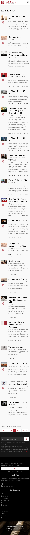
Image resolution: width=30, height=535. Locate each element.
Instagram (6, 500)
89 (15, 431)
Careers (3, 513)
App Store (7, 484)
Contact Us (4, 515)
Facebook (5, 498)
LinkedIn (5, 505)
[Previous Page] (3, 430)
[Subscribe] (26, 439)
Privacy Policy (4, 511)
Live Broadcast (7, 494)
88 (12, 431)
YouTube (5, 496)
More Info (20, 480)
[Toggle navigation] (28, 2)
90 (18, 431)
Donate (15, 468)
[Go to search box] (26, 2)
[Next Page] (26, 430)
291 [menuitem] (23, 430)
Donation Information (16, 471)
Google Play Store (9, 486)
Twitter (5, 503)
